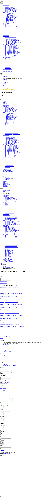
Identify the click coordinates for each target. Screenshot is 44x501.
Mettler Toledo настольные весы (11, 133)
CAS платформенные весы (11, 20)
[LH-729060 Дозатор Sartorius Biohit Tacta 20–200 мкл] (11, 309)
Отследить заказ (6, 350)
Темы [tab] (4, 390)
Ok (1, 498)
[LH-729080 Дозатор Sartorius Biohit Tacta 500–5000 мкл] (11, 320)
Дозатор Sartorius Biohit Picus (11, 50)
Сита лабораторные (7, 70)
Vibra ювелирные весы (10, 43)
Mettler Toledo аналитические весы (12, 30)
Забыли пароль (3, 381)
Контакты (5, 76)
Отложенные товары (9, 178)
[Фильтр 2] (5, 421)
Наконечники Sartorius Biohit (11, 55)
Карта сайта (5, 358)
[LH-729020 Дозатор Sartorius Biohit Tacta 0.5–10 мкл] (11, 293)
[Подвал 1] (2, 427)
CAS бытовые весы (9, 15)
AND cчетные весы (9, 7)
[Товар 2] (5, 414)
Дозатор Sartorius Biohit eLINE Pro (12, 48)
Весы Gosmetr (6, 24)
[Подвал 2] (5, 427)
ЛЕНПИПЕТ (6, 57)
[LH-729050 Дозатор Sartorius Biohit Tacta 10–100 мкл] (11, 304)
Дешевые (15, 285)
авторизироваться (7, 453)
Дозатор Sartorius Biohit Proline (11, 51)
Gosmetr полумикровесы (10, 28)
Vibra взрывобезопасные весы (11, 39)
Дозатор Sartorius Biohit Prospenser (12, 53)
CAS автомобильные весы (10, 13)
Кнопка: (2, 444)
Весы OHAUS (6, 35)
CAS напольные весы (10, 18)
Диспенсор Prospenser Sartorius (11, 45)
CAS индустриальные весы (11, 16)
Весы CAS (6, 12)
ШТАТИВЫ (8, 68)
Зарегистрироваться (7, 382)
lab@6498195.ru (6, 344)
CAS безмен (7, 14)
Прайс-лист (7, 179)
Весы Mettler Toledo (7, 29)
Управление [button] (2, 450)
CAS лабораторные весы (10, 17)
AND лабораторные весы (11, 9)
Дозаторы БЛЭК (9, 61)
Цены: (1, 437)
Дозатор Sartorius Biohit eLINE (11, 46)
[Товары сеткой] (2, 286)
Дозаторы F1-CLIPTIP (9, 60)
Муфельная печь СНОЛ (7, 69)
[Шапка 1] (2, 400)
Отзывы (4, 357)
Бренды (4, 102)
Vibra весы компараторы (10, 38)
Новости (4, 356)
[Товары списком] (1, 286)
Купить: (2, 446)
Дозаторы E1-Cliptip (9, 59)
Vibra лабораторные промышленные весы (14, 42)
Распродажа (5, 103)
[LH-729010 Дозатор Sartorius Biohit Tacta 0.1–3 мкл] (10, 287)
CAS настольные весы (10, 19)
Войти (2, 382)
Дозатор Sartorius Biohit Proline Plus (12, 52)
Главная (4, 266)
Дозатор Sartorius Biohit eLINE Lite (12, 47)
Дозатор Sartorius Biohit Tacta (11, 54)
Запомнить (4, 380)
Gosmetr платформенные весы (11, 27)
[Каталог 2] (5, 407)
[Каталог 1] (2, 407)
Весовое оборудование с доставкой (9, 365)
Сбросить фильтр (3, 281)
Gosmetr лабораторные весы (11, 26)
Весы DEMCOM (6, 23)
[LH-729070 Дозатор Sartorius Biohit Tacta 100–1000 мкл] (11, 315)
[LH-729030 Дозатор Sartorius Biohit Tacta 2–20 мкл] (10, 298)
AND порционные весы (10, 11)
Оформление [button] (3, 388)
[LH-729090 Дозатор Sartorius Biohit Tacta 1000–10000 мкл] (12, 326)
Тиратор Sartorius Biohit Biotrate (11, 56)
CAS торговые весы (9, 22)
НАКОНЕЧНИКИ (9, 66)
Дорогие (10, 285)
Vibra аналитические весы (10, 37)
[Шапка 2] (7, 400)
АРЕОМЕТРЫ (6, 5)
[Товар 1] (2, 414)
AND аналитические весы (10, 8)
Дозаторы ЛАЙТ (9, 62)
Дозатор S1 (7, 58)
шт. (6, 82)
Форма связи (5, 359)
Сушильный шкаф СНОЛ (8, 71)
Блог (1, 263)
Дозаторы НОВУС (9, 63)
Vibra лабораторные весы (10, 41)
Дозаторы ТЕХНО (9, 165)
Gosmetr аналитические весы (11, 25)
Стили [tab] (4, 391)
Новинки (4, 101)
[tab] (8, 388)
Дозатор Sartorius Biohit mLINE (11, 49)
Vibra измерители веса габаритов (12, 40)
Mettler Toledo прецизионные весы (12, 34)
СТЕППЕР (7, 67)
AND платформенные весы (11, 10)
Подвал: (2, 431)
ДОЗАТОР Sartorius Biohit (9, 44)
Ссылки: (2, 442)
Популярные (4, 285)
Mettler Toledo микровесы (10, 31)
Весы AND (6, 6)
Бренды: (2, 435)
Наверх (1, 338)
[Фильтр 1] (2, 421)
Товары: (2, 440)
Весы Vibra (6, 36)
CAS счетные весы (9, 21)
